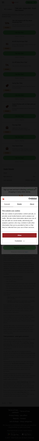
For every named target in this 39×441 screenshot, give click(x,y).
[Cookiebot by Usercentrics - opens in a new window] (28, 199)
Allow (19, 235)
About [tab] (32, 204)
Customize (18, 241)
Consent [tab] (7, 204)
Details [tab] (19, 204)
